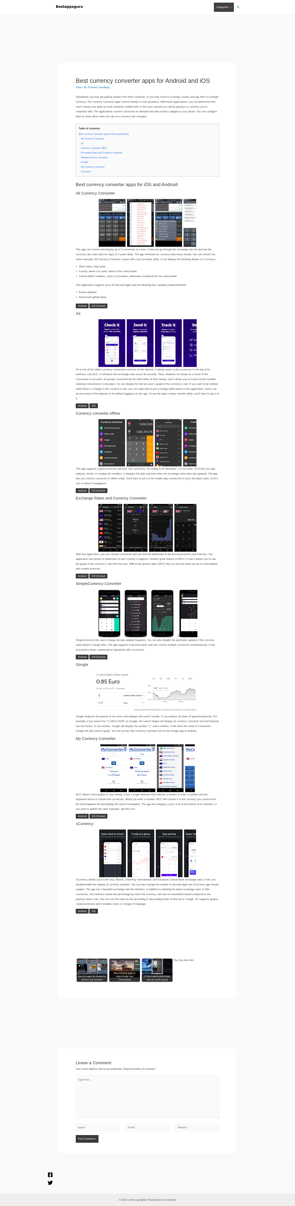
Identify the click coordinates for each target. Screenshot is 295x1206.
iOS (94, 406)
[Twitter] (50, 1183)
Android (82, 306)
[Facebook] (50, 1175)
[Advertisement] (147, 41)
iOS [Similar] (98, 306)
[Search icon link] (238, 7)
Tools (79, 87)
